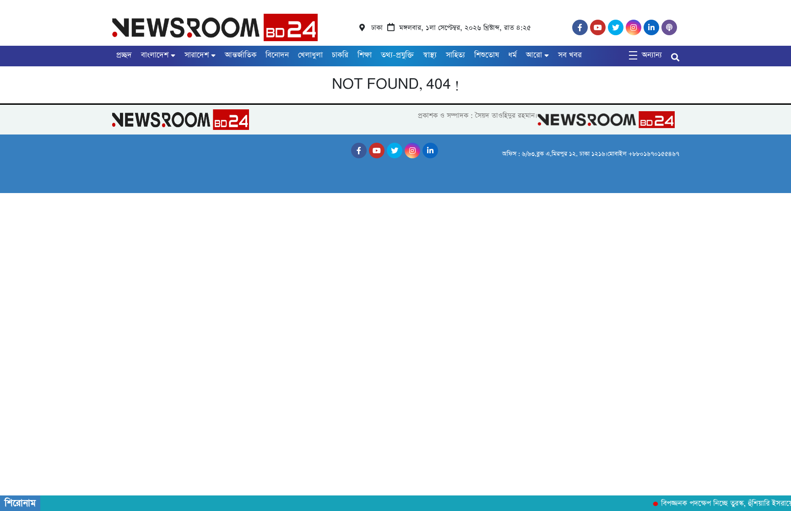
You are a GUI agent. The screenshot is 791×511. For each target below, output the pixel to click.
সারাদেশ (196, 55)
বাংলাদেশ (154, 55)
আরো (534, 55)
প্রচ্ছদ (124, 55)
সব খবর (570, 55)
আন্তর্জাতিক (240, 55)
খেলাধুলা (310, 55)
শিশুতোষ (486, 55)
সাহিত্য (455, 55)
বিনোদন (277, 55)
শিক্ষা (365, 55)
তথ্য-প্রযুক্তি (397, 55)
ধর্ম (512, 55)
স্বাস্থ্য (430, 55)
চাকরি (340, 55)
